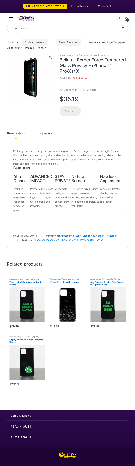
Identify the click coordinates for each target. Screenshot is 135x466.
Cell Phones (96, 239)
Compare (91, 89)
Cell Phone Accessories (42, 239)
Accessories (65, 55)
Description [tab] (15, 133)
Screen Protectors (68, 42)
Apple (75, 55)
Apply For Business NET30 (43, 6)
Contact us (82, 6)
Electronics (84, 55)
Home (10, 42)
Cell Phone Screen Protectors (72, 239)
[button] (50, 57)
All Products (26, 279)
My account (104, 6)
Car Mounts (73, 279)
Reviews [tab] (45, 133)
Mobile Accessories (34, 42)
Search (123, 28)
